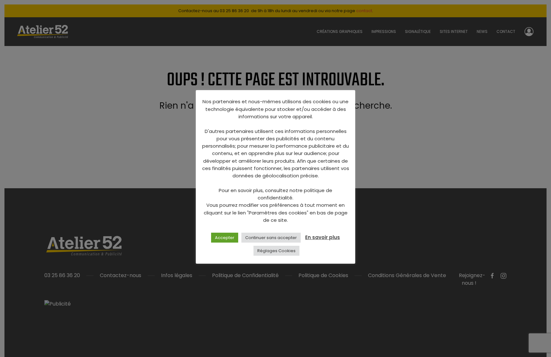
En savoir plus (322, 237)
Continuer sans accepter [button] (271, 238)
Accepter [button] (224, 238)
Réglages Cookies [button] (276, 251)
